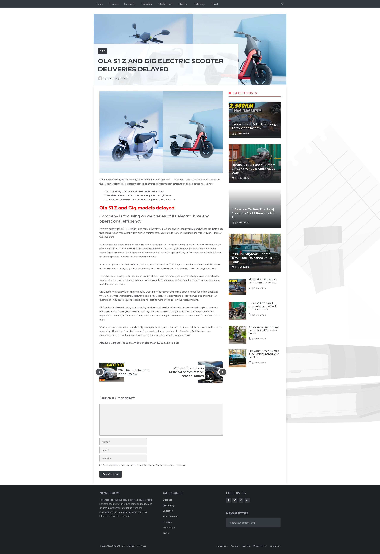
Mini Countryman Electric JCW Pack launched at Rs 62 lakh (254, 258)
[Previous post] (99, 372)
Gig (196, 244)
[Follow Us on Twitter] (234, 500)
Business (113, 4)
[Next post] (222, 372)
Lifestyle (182, 4)
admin (109, 78)
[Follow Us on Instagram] (241, 500)
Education (147, 4)
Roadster (133, 264)
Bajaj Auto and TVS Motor (147, 295)
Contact (246, 545)
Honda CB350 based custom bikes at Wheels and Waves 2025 (254, 168)
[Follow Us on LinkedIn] (247, 500)
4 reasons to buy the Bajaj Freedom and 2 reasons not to (254, 213)
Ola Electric (106, 179)
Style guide (275, 545)
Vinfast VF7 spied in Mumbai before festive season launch (186, 372)
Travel (214, 4)
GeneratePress (139, 545)
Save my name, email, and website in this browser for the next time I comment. (144, 465)
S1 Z (161, 248)
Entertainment (165, 4)
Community (130, 4)
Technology (199, 4)
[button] (282, 4)
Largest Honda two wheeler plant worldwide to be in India (145, 342)
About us (235, 545)
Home (99, 4)
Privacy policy (260, 545)
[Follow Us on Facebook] (228, 500)
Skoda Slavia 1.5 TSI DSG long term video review (263, 281)
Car (102, 50)
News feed (222, 545)
